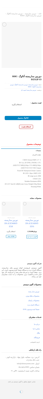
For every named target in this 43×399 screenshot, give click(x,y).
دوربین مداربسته (30, 14)
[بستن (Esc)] (41, 386)
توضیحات (38, 150)
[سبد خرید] (3, 3)
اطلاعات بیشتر (11, 236)
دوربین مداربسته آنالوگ (15, 14)
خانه (40, 14)
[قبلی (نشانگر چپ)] (41, 395)
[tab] (21, 150)
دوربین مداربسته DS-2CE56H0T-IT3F (11, 223)
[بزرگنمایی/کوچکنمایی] (35, 386)
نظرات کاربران (36, 155)
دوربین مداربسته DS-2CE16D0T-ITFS (32, 223)
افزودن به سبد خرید (32, 236)
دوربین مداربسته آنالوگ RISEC (30, 15)
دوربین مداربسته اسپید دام (28, 90)
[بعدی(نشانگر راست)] (35, 395)
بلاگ (39, 333)
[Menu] (40, 3)
